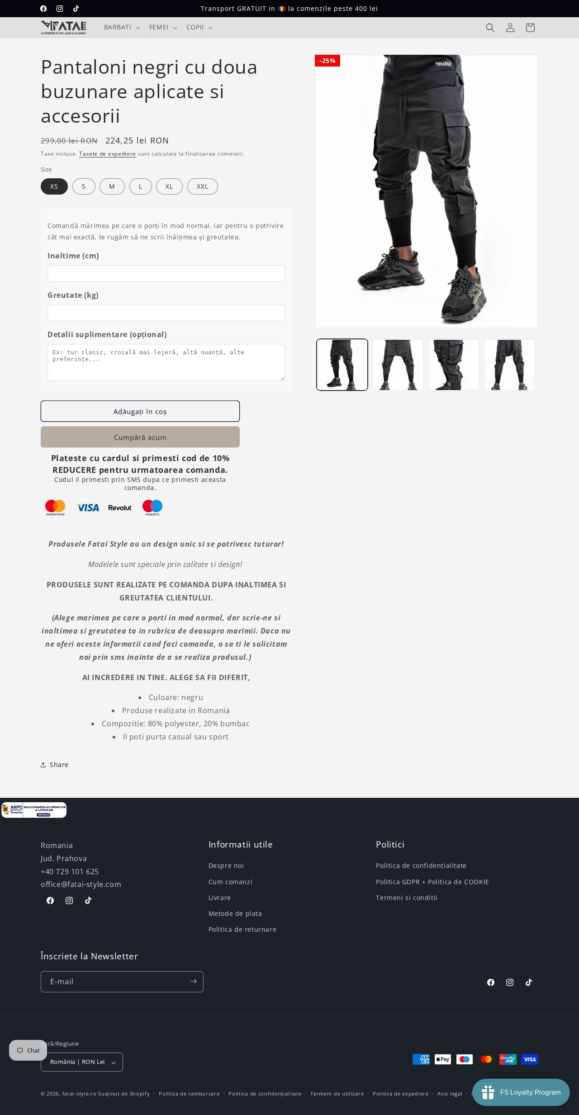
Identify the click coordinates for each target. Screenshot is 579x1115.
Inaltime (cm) (73, 256)
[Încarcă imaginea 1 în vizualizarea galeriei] (342, 365)
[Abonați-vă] (193, 981)
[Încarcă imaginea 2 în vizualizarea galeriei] (397, 365)
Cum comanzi (231, 881)
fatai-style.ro (79, 1094)
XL (169, 186)
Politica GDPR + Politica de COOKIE (432, 881)
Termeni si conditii (406, 897)
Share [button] (59, 764)
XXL (203, 186)
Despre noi (226, 865)
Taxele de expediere (107, 153)
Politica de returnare (243, 929)
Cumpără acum (140, 437)
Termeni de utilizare (337, 1094)
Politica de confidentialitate (421, 865)
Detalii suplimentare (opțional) (107, 334)
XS (54, 186)
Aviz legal (449, 1094)
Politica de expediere (401, 1094)
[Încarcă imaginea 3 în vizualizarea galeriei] (453, 365)
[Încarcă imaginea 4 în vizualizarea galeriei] (509, 365)
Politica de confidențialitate (264, 1094)
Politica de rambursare (189, 1094)
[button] (121, 27)
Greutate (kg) (73, 295)
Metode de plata (235, 913)
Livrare (220, 897)
